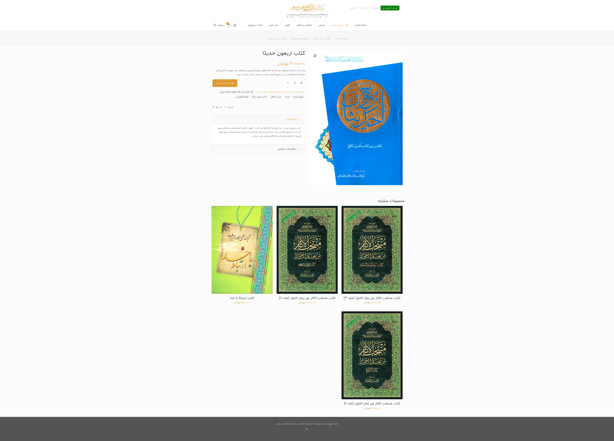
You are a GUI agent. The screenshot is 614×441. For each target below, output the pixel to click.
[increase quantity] (301, 83)
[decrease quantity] (288, 83)
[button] (314, 56)
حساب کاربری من (390, 8)
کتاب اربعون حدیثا (259, 96)
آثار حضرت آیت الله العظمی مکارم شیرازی (236, 91)
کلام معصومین (242, 96)
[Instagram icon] (306, 429)
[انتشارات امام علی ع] (307, 10)
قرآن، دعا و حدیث (321, 38)
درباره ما (375, 8)
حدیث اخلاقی (275, 96)
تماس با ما (364, 8)
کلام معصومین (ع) (299, 38)
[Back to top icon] (598, 434)
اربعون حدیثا (298, 96)
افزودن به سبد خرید (225, 83)
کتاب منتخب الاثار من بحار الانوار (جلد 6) (372, 403)
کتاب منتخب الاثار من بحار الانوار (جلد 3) (372, 298)
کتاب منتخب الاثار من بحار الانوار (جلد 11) (307, 298)
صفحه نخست (341, 38)
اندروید (353, 8)
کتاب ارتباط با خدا (242, 298)
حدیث (287, 96)
